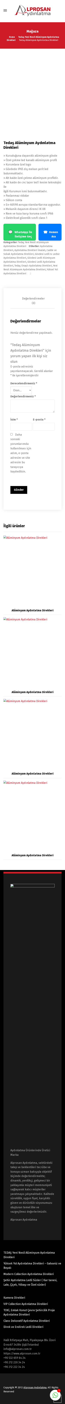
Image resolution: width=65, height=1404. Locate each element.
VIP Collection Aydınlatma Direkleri (25, 1304)
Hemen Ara (50, 234)
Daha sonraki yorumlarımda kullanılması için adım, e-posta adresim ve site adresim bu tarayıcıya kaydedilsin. (21, 453)
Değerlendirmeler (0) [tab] (33, 301)
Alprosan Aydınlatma (34, 1387)
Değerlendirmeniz (23, 396)
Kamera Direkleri (14, 1297)
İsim (14, 419)
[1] (55, 1397)
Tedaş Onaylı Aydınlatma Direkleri (33, 265)
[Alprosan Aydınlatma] (32, 10)
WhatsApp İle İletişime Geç (20, 234)
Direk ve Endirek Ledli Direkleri (23, 1327)
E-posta (39, 419)
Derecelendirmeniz (23, 383)
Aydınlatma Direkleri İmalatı (29, 250)
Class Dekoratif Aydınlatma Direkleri (26, 1320)
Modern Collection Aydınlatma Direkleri (28, 1274)
